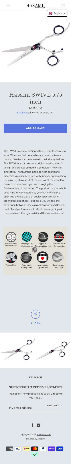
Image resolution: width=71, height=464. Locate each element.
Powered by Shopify (35, 438)
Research (35, 377)
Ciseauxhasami (44, 434)
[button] (57, 13)
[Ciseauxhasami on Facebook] (32, 425)
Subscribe (53, 405)
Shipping (22, 112)
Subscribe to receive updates (35, 387)
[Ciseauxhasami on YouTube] (38, 425)
